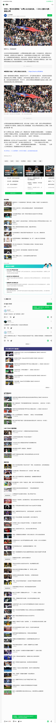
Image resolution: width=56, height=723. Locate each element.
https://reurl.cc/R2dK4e (36, 71)
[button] (6, 317)
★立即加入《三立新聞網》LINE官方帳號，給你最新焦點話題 (20, 151)
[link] (10, 317)
